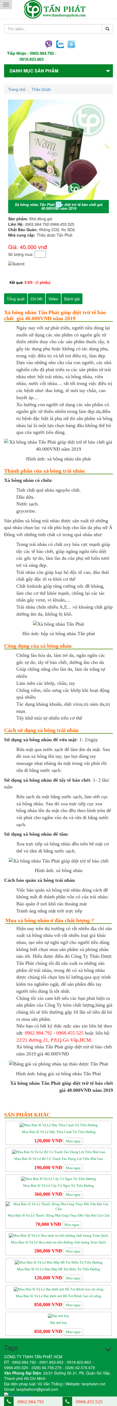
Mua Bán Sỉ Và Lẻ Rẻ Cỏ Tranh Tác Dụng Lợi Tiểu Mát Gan (58, 1159)
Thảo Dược (41, 89)
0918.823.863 (32, 59)
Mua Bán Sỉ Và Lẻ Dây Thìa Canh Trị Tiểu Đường (59, 1132)
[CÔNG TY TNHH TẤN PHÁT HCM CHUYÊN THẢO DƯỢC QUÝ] (59, 9)
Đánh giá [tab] (72, 298)
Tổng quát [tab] (15, 298)
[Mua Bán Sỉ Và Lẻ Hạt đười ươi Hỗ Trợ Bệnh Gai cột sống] (58, 1289)
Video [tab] (53, 298)
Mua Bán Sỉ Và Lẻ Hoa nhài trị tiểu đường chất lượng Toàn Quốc (58, 1242)
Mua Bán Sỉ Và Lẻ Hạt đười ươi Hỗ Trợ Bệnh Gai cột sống (58, 1296)
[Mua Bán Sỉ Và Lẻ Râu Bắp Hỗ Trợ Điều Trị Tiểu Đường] (58, 1262)
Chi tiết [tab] (36, 298)
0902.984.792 (42, 53)
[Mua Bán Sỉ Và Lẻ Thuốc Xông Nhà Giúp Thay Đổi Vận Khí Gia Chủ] (58, 1206)
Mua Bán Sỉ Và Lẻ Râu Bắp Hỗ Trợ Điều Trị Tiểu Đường (58, 1269)
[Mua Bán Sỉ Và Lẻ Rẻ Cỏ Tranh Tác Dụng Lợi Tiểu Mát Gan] (58, 1152)
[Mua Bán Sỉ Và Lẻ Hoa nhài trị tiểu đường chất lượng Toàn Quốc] (59, 1235)
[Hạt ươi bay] (58, 1316)
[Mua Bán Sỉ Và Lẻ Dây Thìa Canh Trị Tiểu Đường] (59, 1125)
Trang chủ (17, 89)
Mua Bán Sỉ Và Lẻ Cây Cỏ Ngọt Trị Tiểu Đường (58, 1186)
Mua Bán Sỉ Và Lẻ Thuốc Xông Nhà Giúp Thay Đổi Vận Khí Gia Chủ (59, 1215)
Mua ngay (73, 1141)
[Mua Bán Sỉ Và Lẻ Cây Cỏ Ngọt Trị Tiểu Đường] (58, 1178)
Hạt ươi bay (58, 1323)
